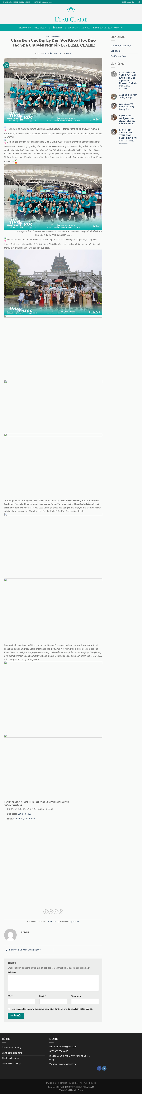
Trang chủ (25, 27)
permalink (75, 921)
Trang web (76, 996)
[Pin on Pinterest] (61, 911)
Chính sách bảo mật (11, 1063)
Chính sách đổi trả (10, 1058)
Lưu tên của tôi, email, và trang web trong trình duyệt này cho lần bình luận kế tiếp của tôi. (52, 1009)
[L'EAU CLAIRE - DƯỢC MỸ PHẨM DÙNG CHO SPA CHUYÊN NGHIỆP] (71, 14)
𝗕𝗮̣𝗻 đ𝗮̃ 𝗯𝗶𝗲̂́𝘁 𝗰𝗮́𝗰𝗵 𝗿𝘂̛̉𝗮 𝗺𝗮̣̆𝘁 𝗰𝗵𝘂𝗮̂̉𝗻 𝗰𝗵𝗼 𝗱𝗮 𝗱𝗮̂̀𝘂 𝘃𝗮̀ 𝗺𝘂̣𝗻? (127, 119)
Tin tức (72, 27)
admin (68, 53)
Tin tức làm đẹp (53, 36)
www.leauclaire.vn (67, 1064)
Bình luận (12, 972)
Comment (123, 144)
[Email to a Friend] (56, 911)
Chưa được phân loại (121, 45)
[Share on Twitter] (50, 911)
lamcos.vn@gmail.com (24, 818)
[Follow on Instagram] (104, 1068)
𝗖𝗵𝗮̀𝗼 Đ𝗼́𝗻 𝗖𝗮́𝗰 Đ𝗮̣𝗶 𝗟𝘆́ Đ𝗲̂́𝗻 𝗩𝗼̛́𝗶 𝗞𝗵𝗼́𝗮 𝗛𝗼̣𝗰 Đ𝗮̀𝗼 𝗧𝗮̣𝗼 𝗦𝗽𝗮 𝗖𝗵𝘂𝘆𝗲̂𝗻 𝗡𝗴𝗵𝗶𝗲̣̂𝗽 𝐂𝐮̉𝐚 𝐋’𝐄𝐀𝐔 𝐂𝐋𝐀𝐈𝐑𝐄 (128, 80)
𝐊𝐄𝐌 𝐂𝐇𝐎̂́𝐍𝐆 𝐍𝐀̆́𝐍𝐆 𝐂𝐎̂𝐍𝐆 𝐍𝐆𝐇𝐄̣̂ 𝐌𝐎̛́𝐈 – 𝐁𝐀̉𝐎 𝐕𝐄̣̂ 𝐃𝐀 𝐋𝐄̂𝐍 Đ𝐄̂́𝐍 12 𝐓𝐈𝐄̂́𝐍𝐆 (128, 135)
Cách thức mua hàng (11, 1047)
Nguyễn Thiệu (76, 1090)
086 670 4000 (24, 814)
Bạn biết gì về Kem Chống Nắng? (25, 950)
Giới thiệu (40, 27)
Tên (10, 996)
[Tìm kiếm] (139, 2)
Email (42, 996)
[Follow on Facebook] (99, 1068)
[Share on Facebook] (45, 911)
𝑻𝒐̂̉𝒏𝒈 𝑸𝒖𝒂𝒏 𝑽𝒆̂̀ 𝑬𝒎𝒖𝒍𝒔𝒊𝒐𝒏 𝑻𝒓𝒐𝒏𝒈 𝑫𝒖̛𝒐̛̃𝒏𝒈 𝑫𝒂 (126, 107)
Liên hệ (86, 27)
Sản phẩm (57, 27)
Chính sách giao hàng (12, 1053)
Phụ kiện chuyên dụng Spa (108, 27)
